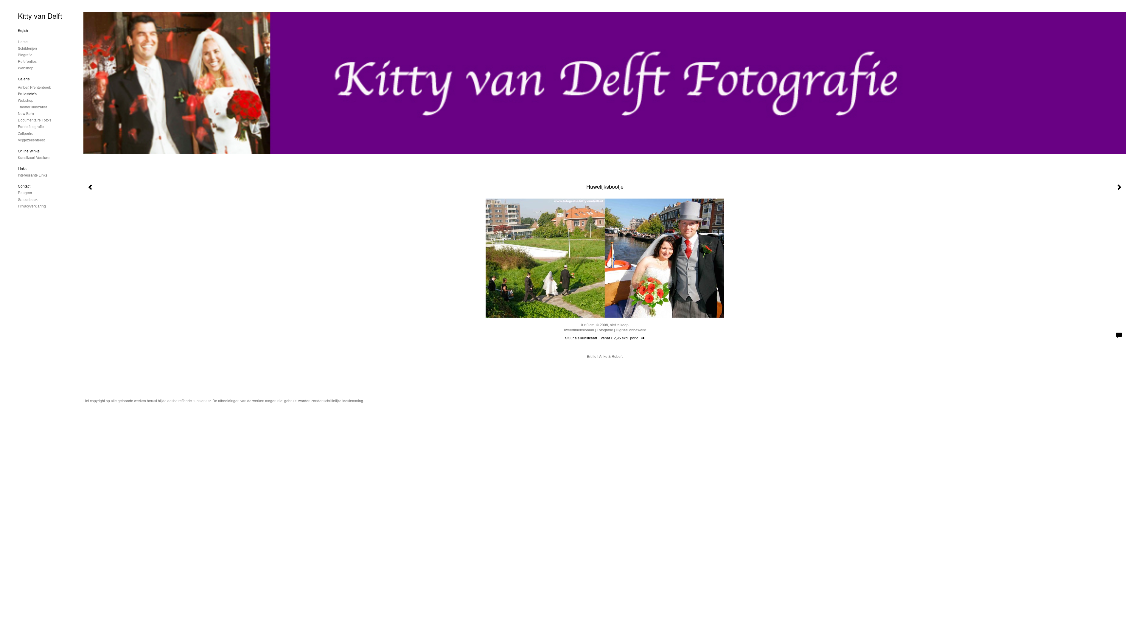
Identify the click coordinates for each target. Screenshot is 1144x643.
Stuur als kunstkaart (601, 337)
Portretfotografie (31, 126)
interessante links (32, 174)
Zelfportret (26, 133)
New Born (26, 113)
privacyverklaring (32, 205)
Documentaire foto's (34, 119)
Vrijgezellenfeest (31, 139)
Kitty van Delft (40, 15)
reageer (25, 192)
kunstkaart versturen (35, 157)
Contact (24, 185)
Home (23, 41)
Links (22, 168)
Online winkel (29, 150)
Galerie (24, 78)
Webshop (25, 67)
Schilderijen (27, 48)
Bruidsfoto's (27, 93)
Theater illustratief (32, 106)
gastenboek (28, 199)
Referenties (27, 61)
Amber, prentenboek (34, 87)
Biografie (25, 54)
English (23, 31)
